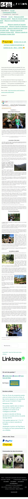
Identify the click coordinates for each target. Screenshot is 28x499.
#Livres (11, 16)
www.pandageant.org (14, 483)
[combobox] (10, 345)
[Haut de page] (25, 496)
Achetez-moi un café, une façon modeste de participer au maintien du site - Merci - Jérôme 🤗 (14, 45)
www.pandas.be (21, 481)
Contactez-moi (24, 479)
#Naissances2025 (6, 18)
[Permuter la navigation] (13, 5)
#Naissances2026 (19, 16)
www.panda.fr (6, 481)
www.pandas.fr (13, 481)
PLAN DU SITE (14, 492)
